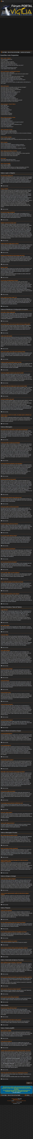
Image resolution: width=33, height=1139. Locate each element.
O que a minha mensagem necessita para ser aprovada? (11, 100)
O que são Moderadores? (5, 119)
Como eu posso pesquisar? (6, 143)
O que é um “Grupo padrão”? (6, 125)
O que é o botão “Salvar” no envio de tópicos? (9, 98)
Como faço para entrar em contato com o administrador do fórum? (13, 168)
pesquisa (19, 1054)
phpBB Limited (15, 1033)
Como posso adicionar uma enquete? (8, 90)
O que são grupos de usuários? (7, 120)
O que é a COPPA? (4, 60)
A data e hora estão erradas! (6, 75)
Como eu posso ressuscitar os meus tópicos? (9, 101)
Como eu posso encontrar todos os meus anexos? (10, 160)
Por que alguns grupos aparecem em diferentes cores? (11, 124)
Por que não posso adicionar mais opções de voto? (10, 91)
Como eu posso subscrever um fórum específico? (10, 154)
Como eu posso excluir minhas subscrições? (9, 155)
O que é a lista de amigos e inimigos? (8, 138)
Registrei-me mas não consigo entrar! (8, 62)
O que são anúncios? (5, 111)
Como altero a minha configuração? (7, 72)
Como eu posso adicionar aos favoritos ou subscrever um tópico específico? (15, 153)
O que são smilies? (4, 107)
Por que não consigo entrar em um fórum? (9, 94)
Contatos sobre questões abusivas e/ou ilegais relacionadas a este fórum (15, 167)
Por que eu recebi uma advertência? (7, 96)
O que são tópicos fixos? (5, 112)
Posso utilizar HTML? (5, 106)
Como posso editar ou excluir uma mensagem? (10, 88)
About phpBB (10, 1035)
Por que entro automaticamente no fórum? (9, 67)
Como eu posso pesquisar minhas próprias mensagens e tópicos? (13, 148)
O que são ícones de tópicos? (6, 114)
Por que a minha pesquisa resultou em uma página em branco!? (13, 145)
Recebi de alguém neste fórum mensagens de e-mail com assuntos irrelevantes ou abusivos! (16, 134)
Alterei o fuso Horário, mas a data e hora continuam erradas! (12, 76)
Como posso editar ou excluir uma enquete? (9, 93)
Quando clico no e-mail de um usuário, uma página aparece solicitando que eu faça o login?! (16, 83)
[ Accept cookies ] (16, 1092)
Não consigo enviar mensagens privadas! (8, 130)
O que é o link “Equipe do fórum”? (7, 126)
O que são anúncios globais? (6, 109)
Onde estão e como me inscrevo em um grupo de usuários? (12, 122)
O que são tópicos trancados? (6, 113)
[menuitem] (2, 1)
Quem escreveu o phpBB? (6, 164)
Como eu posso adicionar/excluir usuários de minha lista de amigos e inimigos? (16, 139)
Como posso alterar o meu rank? (7, 80)
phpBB (16, 367)
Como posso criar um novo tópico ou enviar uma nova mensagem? (13, 87)
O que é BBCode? (4, 105)
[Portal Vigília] (16, 10)
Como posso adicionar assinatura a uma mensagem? (11, 89)
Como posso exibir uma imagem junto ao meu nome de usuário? (13, 79)
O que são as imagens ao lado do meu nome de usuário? (11, 78)
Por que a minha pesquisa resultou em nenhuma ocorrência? (12, 144)
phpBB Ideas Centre (27, 1043)
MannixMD (20, 1098)
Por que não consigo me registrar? (7, 61)
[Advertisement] (16, 33)
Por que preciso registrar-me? (6, 59)
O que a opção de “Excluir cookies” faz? (8, 68)
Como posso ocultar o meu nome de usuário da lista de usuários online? (14, 73)
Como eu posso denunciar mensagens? (8, 97)
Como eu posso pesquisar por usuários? (8, 146)
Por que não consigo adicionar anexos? (8, 95)
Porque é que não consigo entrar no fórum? (9, 64)
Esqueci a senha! (4, 66)
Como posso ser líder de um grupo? (7, 123)
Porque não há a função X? (6, 165)
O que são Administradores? (6, 118)
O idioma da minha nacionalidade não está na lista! (10, 77)
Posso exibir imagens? (5, 108)
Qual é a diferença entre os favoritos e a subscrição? (11, 152)
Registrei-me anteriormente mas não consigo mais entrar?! (12, 65)
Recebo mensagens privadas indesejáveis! (9, 131)
